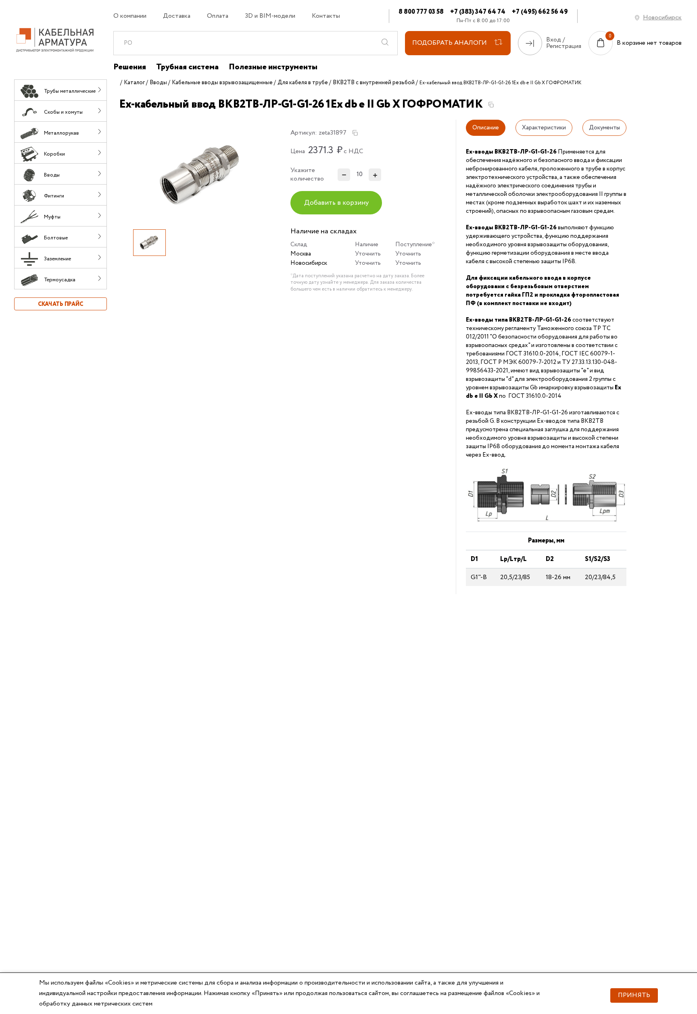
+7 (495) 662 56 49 (540, 12)
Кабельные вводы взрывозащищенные (222, 82)
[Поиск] (385, 43)
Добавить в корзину (336, 203)
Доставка (176, 16)
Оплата (217, 16)
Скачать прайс (60, 304)
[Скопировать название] (491, 105)
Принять (634, 995)
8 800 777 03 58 (421, 12)
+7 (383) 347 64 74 (477, 12)
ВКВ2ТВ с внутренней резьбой (374, 82)
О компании (129, 16)
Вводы (158, 82)
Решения (129, 67)
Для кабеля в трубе (303, 82)
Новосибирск (662, 17)
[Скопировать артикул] (355, 133)
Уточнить (368, 253)
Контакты (326, 16)
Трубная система (187, 67)
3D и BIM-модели (270, 16)
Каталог (134, 82)
